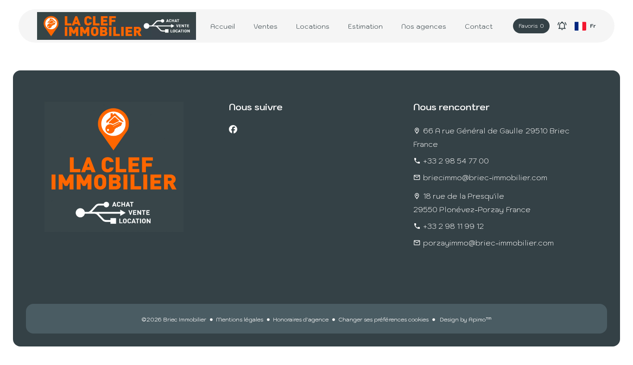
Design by (465, 319)
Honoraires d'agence (301, 319)
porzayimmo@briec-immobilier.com (488, 242)
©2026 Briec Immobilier (173, 319)
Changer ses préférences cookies (383, 319)
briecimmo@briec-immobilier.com (485, 177)
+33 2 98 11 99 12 (453, 226)
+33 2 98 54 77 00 (456, 160)
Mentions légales (239, 319)
